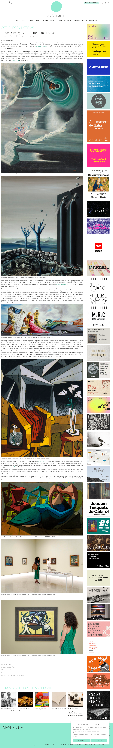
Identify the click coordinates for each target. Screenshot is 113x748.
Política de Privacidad (85, 744)
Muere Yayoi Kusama (41, 709)
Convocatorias (64, 20)
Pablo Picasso (42, 461)
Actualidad (21, 20)
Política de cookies (65, 744)
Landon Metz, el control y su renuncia (59, 710)
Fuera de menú (89, 20)
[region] (90, 732)
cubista (15, 467)
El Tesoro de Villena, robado (24, 710)
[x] (102, 3)
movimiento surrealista (41, 47)
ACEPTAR (99, 740)
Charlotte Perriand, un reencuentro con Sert (7, 710)
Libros (77, 20)
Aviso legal (50, 744)
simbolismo (15, 60)
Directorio (48, 20)
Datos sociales (103, 744)
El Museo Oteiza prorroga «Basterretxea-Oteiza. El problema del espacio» (75, 712)
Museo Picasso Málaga (62, 284)
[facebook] (105, 3)
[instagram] (109, 3)
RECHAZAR (81, 740)
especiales (35, 20)
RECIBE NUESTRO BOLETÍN (92, 3)
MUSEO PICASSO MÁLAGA (8, 667)
